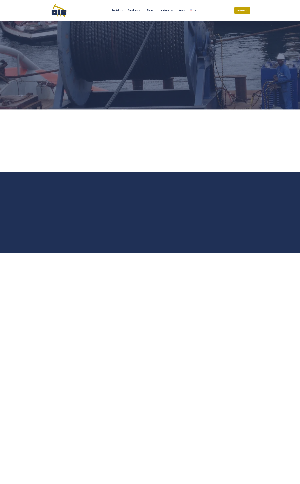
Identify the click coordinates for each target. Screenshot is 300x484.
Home (52, 43)
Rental (59, 43)
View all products (150, 309)
